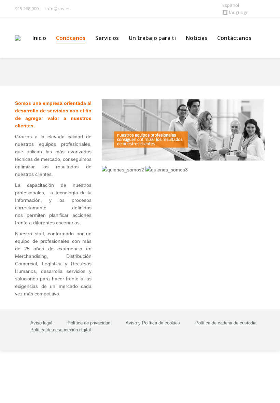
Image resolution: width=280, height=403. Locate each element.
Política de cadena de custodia (225, 322)
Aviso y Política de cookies (153, 322)
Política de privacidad (89, 322)
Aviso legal (41, 322)
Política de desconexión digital (60, 329)
